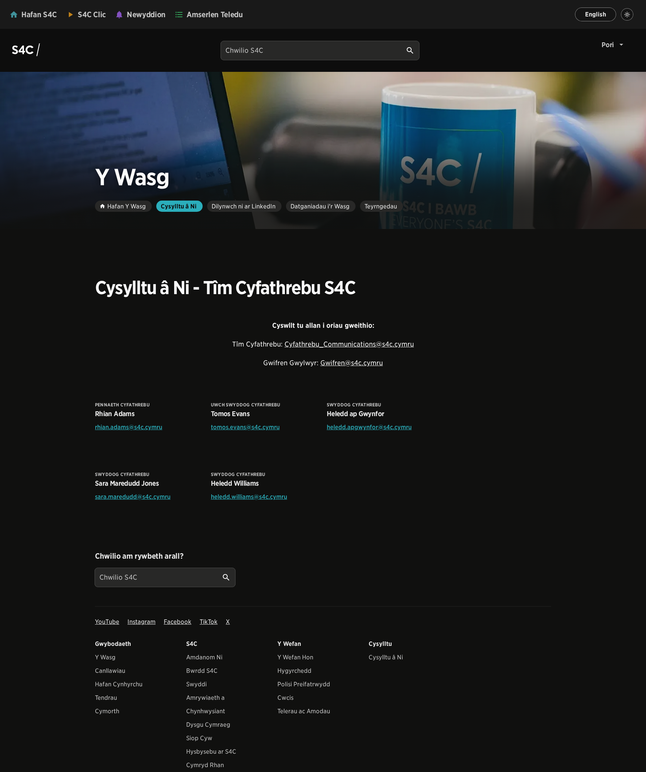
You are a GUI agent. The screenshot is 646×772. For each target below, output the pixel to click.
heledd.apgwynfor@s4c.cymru (369, 427)
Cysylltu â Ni (386, 657)
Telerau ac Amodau (303, 711)
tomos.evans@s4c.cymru (245, 427)
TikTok (209, 621)
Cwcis (285, 697)
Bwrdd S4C (202, 670)
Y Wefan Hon (295, 657)
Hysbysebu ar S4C (211, 751)
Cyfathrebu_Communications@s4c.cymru (349, 344)
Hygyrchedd (294, 670)
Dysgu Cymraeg (208, 724)
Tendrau (106, 697)
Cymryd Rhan (205, 765)
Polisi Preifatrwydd (303, 684)
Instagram (141, 621)
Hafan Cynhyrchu (118, 684)
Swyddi (196, 684)
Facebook (177, 621)
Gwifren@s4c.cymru (351, 363)
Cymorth (107, 711)
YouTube (107, 621)
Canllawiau (110, 670)
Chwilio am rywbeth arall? (139, 556)
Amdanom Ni (204, 657)
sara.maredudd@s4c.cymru (132, 496)
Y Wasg (105, 657)
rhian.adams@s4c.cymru (128, 427)
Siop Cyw (199, 738)
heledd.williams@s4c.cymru (249, 496)
